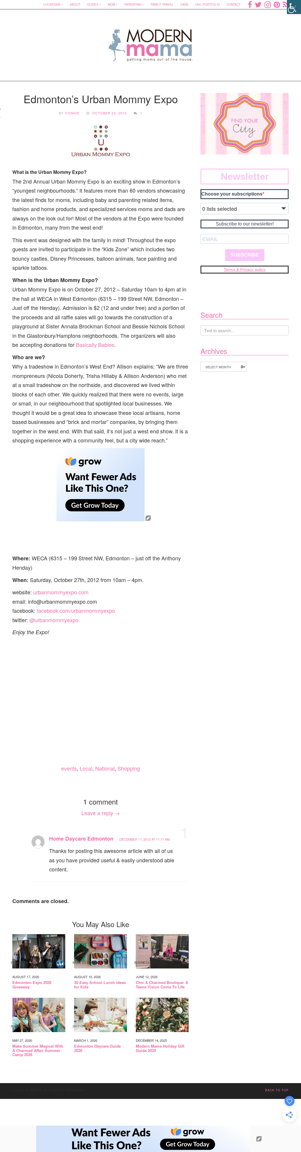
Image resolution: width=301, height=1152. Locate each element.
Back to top (277, 1090)
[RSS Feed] (286, 4)
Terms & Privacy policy (244, 269)
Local (86, 768)
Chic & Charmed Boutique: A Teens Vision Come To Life (162, 984)
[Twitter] (258, 4)
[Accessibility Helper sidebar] (294, 7)
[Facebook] (250, 4)
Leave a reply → (100, 813)
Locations (52, 4)
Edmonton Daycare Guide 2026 (97, 1048)
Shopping (129, 768)
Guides (92, 4)
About (75, 4)
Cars (184, 4)
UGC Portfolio (207, 4)
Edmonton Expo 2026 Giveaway (31, 984)
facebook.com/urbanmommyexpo (76, 610)
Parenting (132, 4)
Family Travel (162, 4)
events (69, 768)
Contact (233, 4)
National (105, 768)
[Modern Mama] (150, 41)
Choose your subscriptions (231, 193)
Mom (111, 4)
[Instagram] (268, 4)
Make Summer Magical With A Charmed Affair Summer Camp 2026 (37, 1050)
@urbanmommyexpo (53, 620)
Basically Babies (95, 344)
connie (72, 113)
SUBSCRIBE (244, 254)
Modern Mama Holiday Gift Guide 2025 (160, 1048)
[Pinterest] (277, 4)
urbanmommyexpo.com (60, 592)
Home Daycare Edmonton (81, 838)
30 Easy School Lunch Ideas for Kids (100, 984)
